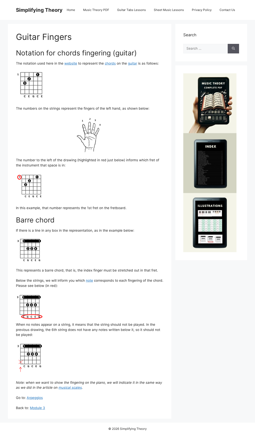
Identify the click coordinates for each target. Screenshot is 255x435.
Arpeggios (35, 398)
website (70, 63)
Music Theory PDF (96, 10)
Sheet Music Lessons (169, 10)
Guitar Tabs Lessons (131, 10)
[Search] (233, 48)
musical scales (70, 388)
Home (71, 10)
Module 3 (37, 408)
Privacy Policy (202, 10)
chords (110, 63)
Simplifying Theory (39, 10)
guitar (132, 63)
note (89, 280)
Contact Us (227, 10)
